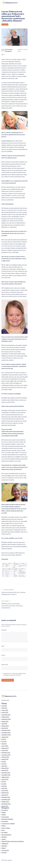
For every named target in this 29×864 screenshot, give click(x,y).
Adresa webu (4, 664)
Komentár (4, 630)
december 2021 (5, 797)
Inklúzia (3, 814)
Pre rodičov (4, 832)
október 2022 (5, 777)
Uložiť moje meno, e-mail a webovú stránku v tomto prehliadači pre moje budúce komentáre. (14, 674)
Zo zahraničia (5, 24)
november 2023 (5, 755)
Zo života (4, 852)
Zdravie (3, 848)
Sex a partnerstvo (6, 834)
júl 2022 (3, 781)
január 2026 (4, 712)
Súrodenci (4, 837)
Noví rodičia (4, 821)
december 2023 (5, 752)
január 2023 (4, 770)
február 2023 (5, 768)
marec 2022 (4, 790)
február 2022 (5, 792)
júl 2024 (3, 739)
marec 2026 (4, 710)
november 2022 (5, 775)
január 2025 (4, 728)
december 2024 (5, 730)
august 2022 (4, 779)
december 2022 (5, 772)
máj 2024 (4, 743)
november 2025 (5, 714)
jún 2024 (3, 741)
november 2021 (5, 799)
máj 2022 (4, 786)
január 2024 (4, 750)
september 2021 (6, 804)
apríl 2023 (4, 766)
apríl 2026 (4, 708)
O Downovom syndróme (8, 823)
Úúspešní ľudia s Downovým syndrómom (12, 841)
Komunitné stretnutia (7, 819)
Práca (3, 830)
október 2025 (5, 717)
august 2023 (4, 759)
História (3, 812)
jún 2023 (3, 763)
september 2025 (6, 719)
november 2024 (5, 732)
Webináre (4, 846)
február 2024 (5, 748)
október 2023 (5, 757)
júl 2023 (3, 761)
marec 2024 (4, 746)
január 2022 (4, 795)
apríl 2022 (4, 788)
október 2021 (5, 801)
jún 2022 (3, 784)
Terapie (3, 839)
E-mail (3, 655)
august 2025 (4, 721)
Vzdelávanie (4, 843)
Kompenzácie (5, 817)
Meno (3, 646)
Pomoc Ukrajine (5, 828)
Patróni (3, 825)
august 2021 (4, 806)
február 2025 (5, 726)
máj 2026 (4, 705)
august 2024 (4, 737)
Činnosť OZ (4, 810)
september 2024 (6, 734)
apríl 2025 (4, 723)
